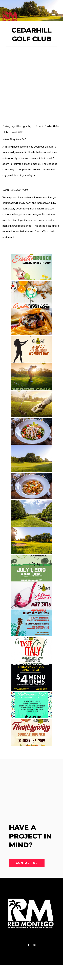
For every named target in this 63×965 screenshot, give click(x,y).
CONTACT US (27, 863)
